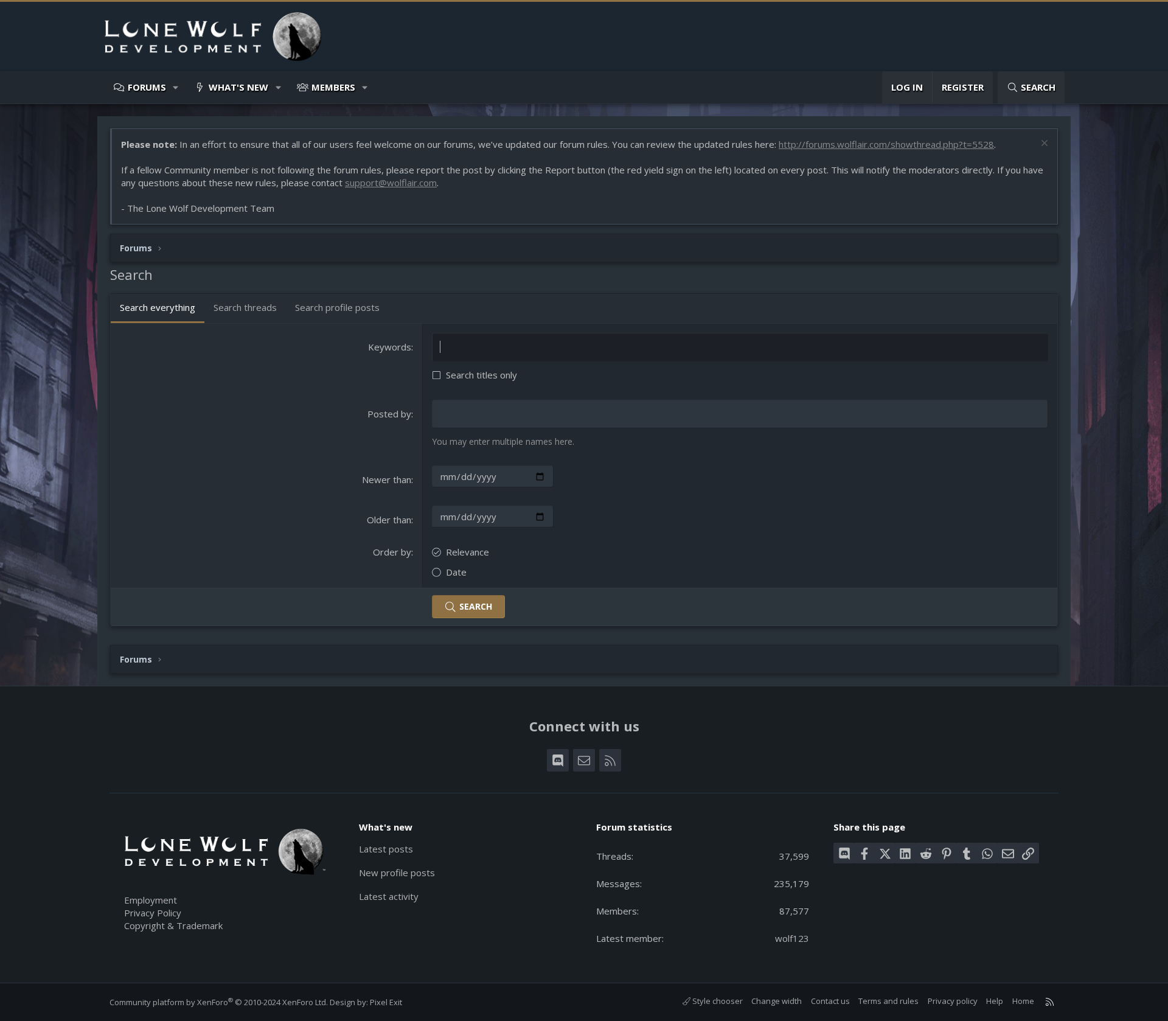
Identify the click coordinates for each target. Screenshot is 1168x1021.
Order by (392, 552)
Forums (147, 87)
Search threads (245, 307)
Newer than (386, 479)
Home (1023, 1000)
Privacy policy (953, 1000)
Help (994, 1000)
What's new (238, 87)
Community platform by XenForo (218, 1002)
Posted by (389, 414)
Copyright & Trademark (173, 925)
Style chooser (716, 1000)
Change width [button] (776, 1000)
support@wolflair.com (391, 182)
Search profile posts (337, 307)
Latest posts (386, 849)
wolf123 (792, 938)
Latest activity (389, 896)
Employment (150, 900)
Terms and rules (888, 1000)
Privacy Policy (152, 913)
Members (333, 87)
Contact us (830, 1000)
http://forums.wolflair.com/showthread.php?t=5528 (886, 144)
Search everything (157, 307)
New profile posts (397, 872)
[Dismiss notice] (1043, 144)
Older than (389, 520)
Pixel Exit (386, 1002)
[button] (176, 87)
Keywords (389, 347)
